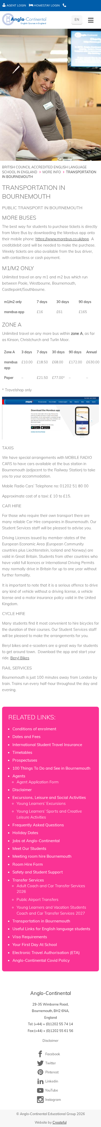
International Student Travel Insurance (47, 744)
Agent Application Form (38, 781)
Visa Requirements (29, 936)
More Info (51, 172)
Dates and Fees (26, 736)
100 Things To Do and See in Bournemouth (51, 768)
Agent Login (16, 5)
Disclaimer (22, 789)
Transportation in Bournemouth (41, 921)
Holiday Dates (25, 832)
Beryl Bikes (19, 658)
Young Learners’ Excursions (41, 803)
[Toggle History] (91, 20)
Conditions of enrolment (34, 728)
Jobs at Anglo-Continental (36, 840)
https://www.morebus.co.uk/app (62, 239)
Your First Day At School (34, 944)
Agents (18, 776)
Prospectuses (24, 760)
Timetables (22, 752)
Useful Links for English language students (51, 928)
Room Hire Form (27, 864)
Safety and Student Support (37, 872)
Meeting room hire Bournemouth (41, 856)
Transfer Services (28, 880)
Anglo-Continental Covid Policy (41, 960)
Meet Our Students (29, 848)
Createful (60, 1122)
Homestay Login (46, 5)
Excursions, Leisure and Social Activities (49, 797)
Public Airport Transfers (38, 899)
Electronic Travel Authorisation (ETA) (46, 952)
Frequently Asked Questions (38, 824)
